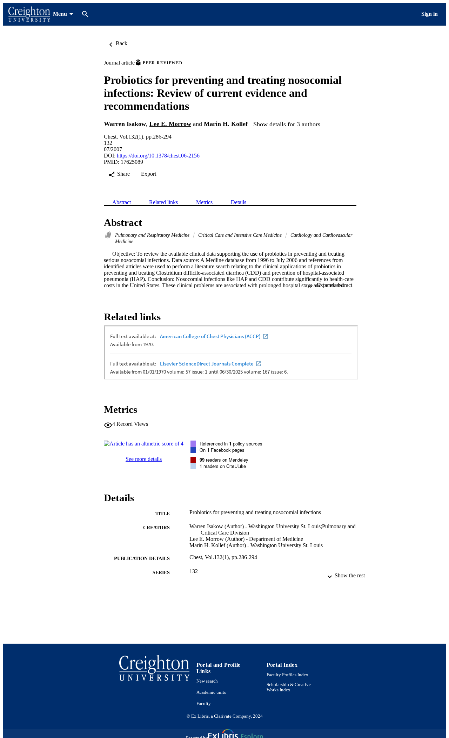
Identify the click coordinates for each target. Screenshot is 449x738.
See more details (144, 459)
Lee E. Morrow (170, 123)
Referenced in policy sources (231, 443)
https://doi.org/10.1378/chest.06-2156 (158, 156)
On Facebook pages (222, 450)
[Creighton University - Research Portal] (29, 14)
